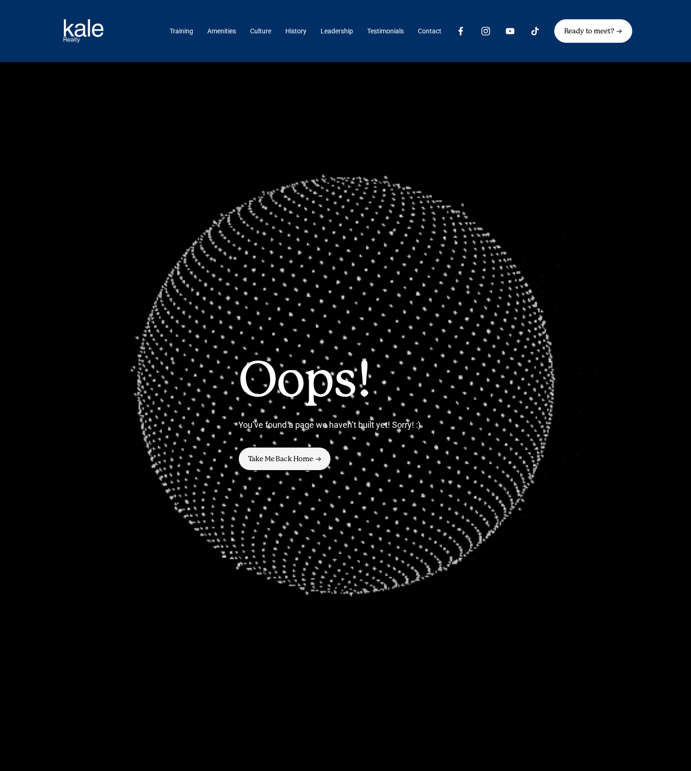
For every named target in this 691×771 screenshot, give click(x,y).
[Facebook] (460, 31)
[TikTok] (535, 31)
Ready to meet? (589, 31)
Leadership (337, 31)
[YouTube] (510, 31)
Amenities (221, 31)
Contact (429, 31)
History (295, 31)
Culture (260, 31)
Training (181, 31)
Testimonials (385, 31)
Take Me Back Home (280, 459)
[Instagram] (485, 31)
